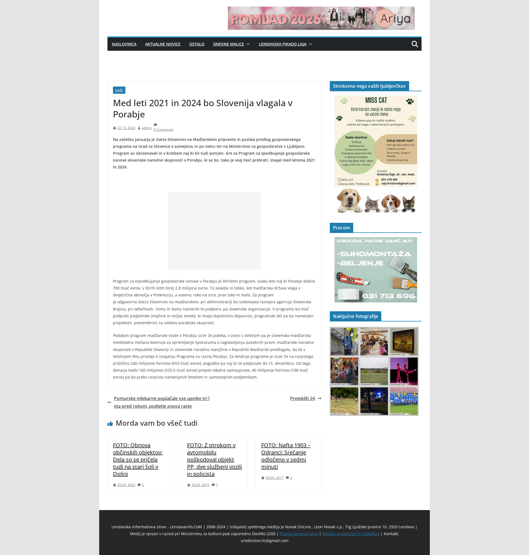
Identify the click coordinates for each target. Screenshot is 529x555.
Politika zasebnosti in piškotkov (350, 533)
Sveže (119, 90)
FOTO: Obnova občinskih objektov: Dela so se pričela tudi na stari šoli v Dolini (138, 459)
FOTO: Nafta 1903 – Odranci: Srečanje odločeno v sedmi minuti (286, 455)
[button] (247, 44)
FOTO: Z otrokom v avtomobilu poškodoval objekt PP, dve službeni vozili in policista (214, 459)
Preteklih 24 (302, 398)
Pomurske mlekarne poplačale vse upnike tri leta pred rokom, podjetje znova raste (161, 402)
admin (147, 127)
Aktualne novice (162, 44)
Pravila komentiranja (299, 533)
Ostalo (196, 44)
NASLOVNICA (124, 44)
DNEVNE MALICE (228, 44)
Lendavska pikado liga (282, 44)
